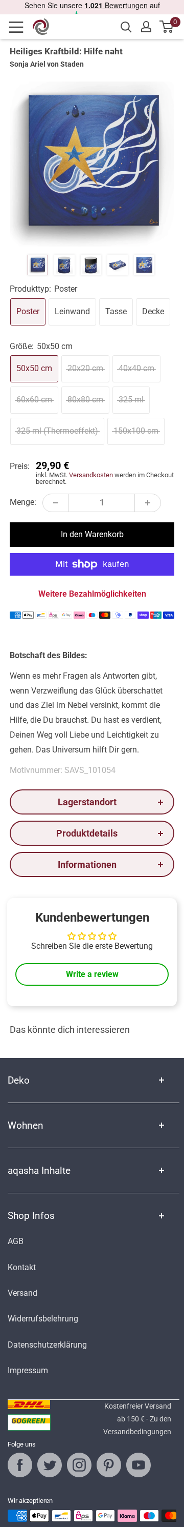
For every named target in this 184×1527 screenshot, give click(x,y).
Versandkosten (91, 475)
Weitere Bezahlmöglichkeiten (92, 594)
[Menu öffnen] (19, 27)
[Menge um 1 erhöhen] (147, 503)
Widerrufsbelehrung (43, 1319)
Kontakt (22, 1267)
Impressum (28, 1370)
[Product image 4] (117, 265)
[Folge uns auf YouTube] (138, 1465)
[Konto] (146, 26)
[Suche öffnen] (126, 27)
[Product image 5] (144, 265)
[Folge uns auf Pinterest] (109, 1465)
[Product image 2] (64, 265)
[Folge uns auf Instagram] (79, 1465)
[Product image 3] (91, 265)
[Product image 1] (38, 265)
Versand (22, 1293)
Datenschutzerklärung (47, 1345)
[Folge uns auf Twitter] (49, 1465)
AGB (16, 1241)
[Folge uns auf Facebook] (20, 1465)
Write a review (92, 974)
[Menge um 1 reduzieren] (55, 503)
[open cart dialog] (166, 27)
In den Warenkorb (92, 534)
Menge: (23, 502)
